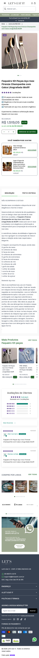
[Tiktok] (21, 619)
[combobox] (19, 8)
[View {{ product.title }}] (7, 150)
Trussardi (5, 15)
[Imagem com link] (19, 534)
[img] (8, 431)
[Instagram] (18, 619)
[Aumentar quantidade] (13, 132)
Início (3, 24)
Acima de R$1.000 (14, 24)
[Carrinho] (35, 3)
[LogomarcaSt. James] (18, 505)
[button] (19, 20)
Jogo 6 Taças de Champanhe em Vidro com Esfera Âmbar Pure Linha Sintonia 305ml (19, 164)
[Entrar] (32, 3)
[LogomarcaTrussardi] (30, 505)
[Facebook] (25, 619)
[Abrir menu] (4, 3)
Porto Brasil (26, 15)
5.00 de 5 (24, 397)
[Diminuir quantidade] (4, 132)
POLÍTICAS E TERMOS (10, 599)
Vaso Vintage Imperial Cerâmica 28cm (19, 147)
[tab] (19, 75)
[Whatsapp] (14, 619)
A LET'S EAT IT (7, 592)
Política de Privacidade (27, 615)
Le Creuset (15, 15)
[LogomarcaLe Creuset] (7, 505)
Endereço (6, 586)
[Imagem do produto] (9, 355)
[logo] (16, 3)
